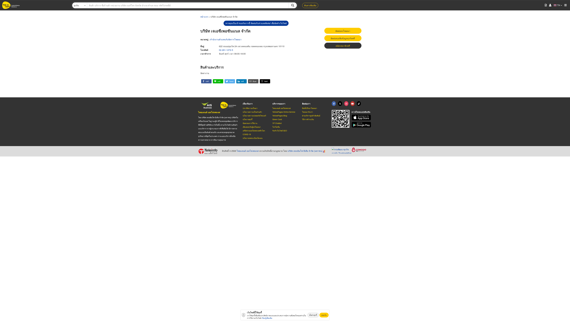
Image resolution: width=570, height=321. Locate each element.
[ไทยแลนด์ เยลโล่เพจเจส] (340, 103)
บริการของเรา (278, 103)
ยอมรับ (324, 315)
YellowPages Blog (279, 115)
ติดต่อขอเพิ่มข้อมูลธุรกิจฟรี (343, 38)
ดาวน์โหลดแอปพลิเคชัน (361, 112)
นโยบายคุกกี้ (247, 119)
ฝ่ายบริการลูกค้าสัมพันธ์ (311, 115)
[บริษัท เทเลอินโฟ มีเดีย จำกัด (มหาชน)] (209, 151)
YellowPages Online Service (283, 112)
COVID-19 (247, 134)
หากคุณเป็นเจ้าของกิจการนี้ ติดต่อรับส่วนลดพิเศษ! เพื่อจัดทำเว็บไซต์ (256, 23)
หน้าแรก (204, 16)
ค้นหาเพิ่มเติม (310, 5)
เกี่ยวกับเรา (248, 103)
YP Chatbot (277, 123)
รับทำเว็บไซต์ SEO (279, 130)
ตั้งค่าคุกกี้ (313, 315)
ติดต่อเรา (306, 103)
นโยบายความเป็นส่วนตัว (252, 112)
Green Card (277, 119)
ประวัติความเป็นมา (250, 108)
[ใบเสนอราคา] (546, 5)
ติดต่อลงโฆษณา (342, 30)
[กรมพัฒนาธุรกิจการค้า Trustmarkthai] (342, 150)
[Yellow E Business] (334, 103)
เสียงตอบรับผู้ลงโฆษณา (252, 127)
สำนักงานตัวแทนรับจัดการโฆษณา (226, 39)
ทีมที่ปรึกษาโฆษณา (309, 108)
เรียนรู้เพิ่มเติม (267, 318)
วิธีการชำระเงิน (308, 119)
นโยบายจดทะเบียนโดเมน (252, 138)
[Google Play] (362, 125)
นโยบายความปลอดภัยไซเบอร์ (254, 115)
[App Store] (362, 117)
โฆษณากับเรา (307, 112)
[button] (206, 81)
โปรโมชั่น (276, 127)
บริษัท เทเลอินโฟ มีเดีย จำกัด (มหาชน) (305, 150)
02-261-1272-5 (226, 49)
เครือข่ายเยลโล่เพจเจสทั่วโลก (254, 130)
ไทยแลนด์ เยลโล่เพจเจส (209, 112)
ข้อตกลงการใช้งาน (250, 123)
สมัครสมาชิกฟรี (343, 45)
